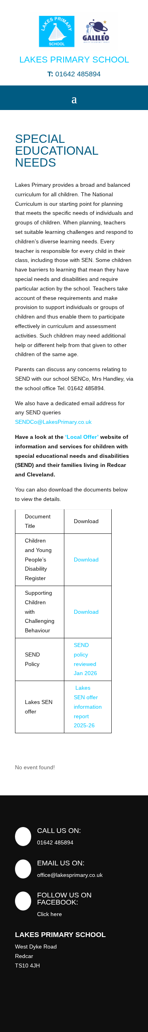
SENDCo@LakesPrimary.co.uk (53, 422)
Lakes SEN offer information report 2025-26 (88, 706)
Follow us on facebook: (64, 898)
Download (86, 559)
